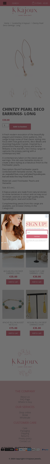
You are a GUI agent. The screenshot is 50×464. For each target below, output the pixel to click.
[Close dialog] (46, 216)
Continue (36, 236)
